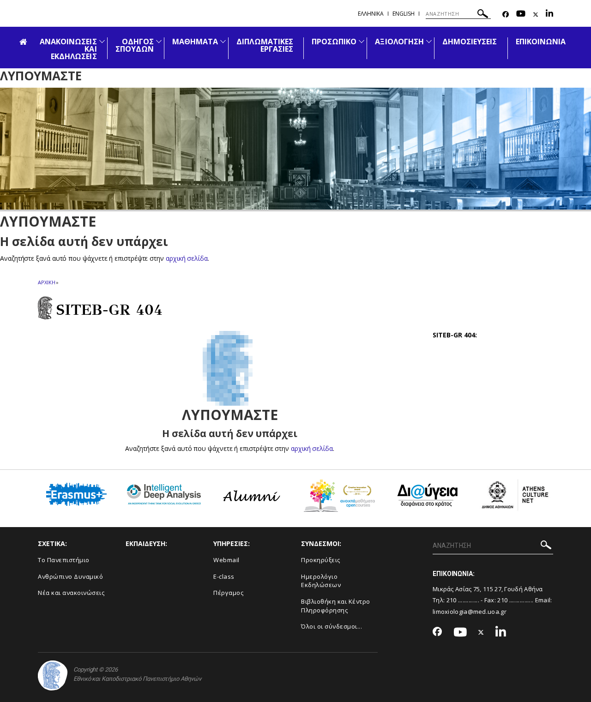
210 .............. (462, 600)
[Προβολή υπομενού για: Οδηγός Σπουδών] (159, 41)
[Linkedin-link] (549, 14)
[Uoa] (52, 675)
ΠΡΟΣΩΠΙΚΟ (334, 41)
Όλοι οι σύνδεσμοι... (331, 626)
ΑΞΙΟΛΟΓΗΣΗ (399, 41)
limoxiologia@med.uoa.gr (470, 611)
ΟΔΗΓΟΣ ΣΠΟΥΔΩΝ (134, 45)
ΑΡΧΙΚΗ (46, 282)
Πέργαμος (228, 592)
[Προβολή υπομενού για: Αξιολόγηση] (429, 41)
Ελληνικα (371, 14)
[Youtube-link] (520, 14)
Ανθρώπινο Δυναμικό (70, 576)
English (403, 14)
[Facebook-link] (505, 14)
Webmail (226, 560)
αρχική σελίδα (187, 258)
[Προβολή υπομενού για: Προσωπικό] (361, 41)
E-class (224, 576)
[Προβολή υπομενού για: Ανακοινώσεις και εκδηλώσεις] (102, 41)
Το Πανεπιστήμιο (64, 560)
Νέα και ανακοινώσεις (71, 592)
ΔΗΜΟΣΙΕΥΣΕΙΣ (469, 41)
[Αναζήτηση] (483, 15)
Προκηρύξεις (320, 560)
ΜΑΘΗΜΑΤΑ (195, 41)
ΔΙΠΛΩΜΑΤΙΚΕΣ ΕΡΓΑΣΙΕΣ (264, 45)
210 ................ (515, 600)
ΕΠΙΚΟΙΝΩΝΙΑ (541, 41)
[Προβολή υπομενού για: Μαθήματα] (223, 41)
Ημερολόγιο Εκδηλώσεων (321, 580)
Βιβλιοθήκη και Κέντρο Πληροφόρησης (335, 605)
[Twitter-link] (535, 14)
